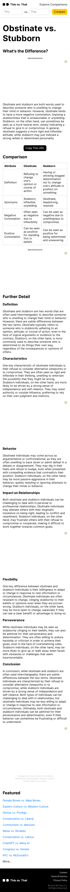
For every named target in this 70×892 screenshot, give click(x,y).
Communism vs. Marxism (19, 824)
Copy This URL (35, 148)
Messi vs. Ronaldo (14, 831)
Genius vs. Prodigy (15, 812)
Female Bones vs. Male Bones (21, 800)
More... (7, 861)
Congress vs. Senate (16, 849)
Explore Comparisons (53, 4)
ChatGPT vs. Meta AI (16, 843)
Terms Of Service (59, 876)
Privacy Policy (60, 880)
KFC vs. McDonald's (15, 855)
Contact (63, 872)
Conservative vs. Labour (18, 837)
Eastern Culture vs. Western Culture (25, 806)
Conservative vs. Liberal (18, 818)
